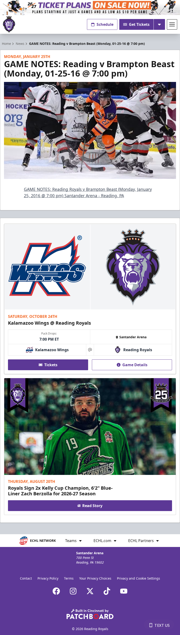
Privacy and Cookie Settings (138, 578)
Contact (26, 578)
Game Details (134, 364)
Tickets (50, 364)
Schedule (105, 24)
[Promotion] (90, 7)
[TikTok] (106, 591)
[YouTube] (123, 591)
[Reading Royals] (9, 24)
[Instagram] (73, 591)
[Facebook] (56, 591)
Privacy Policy (48, 578)
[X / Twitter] (90, 591)
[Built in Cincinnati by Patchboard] (90, 614)
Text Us (162, 625)
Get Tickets (139, 24)
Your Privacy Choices (95, 578)
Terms (69, 578)
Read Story (92, 505)
